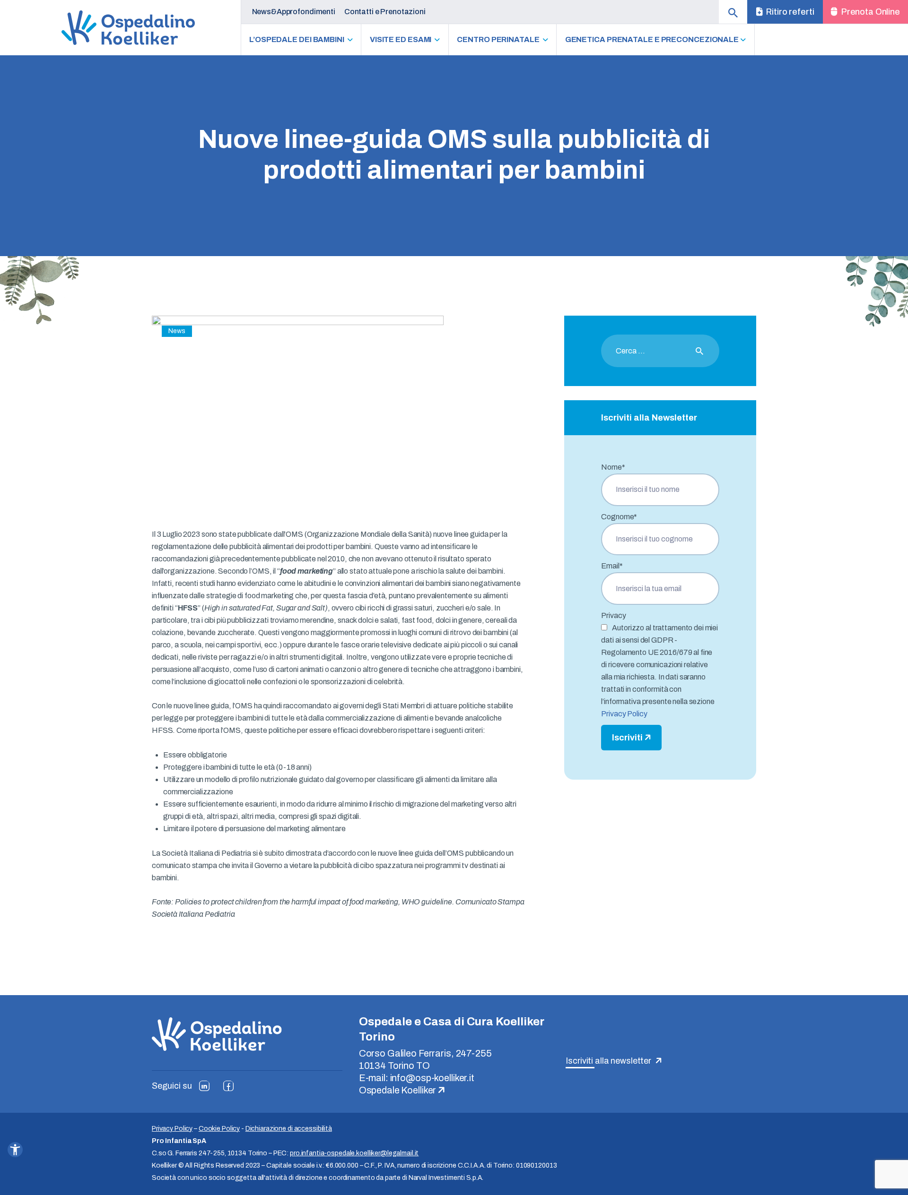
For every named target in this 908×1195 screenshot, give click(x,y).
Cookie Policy (219, 1128)
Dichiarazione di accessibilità (288, 1128)
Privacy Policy (624, 714)
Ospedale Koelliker (398, 1090)
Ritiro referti (789, 12)
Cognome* (619, 517)
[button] (15, 1149)
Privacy (613, 615)
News (176, 331)
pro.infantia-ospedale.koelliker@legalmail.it (354, 1153)
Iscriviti (628, 737)
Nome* (613, 467)
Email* (611, 566)
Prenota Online (869, 12)
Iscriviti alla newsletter (609, 1061)
